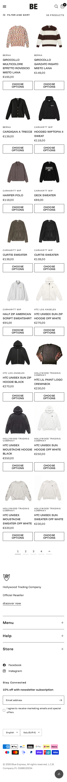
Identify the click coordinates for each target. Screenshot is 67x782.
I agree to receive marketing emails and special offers (34, 710)
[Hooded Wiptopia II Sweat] (49, 108)
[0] (61, 6)
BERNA (7, 55)
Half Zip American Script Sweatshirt (17, 316)
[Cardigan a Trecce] (18, 108)
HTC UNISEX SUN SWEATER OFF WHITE (48, 517)
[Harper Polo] (18, 172)
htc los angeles (45, 309)
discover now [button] (12, 603)
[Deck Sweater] (49, 172)
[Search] (56, 6)
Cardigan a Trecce (17, 131)
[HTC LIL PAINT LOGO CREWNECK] (49, 354)
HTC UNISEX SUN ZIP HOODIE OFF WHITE (48, 316)
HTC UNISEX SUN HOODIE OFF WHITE (47, 447)
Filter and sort (18, 15)
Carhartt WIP (43, 127)
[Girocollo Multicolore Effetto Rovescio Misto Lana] (18, 37)
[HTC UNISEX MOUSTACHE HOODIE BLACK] (18, 420)
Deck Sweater (45, 195)
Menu (8, 622)
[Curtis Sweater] (18, 231)
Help (7, 635)
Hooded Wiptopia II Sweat (48, 134)
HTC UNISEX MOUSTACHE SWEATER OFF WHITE (17, 519)
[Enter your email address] (60, 700)
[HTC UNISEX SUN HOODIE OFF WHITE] (49, 420)
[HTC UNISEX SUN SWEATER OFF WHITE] (49, 490)
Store (8, 649)
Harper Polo (13, 195)
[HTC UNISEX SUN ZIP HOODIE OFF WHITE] (49, 291)
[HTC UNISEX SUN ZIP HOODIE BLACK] (18, 354)
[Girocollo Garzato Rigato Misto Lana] (49, 37)
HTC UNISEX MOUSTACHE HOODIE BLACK (17, 449)
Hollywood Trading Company (47, 374)
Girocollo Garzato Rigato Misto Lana (46, 64)
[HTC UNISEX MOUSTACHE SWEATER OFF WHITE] (18, 490)
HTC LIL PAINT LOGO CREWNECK (48, 382)
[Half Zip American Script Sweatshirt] (18, 291)
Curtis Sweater (15, 254)
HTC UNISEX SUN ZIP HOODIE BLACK (17, 380)
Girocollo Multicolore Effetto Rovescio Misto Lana (16, 66)
